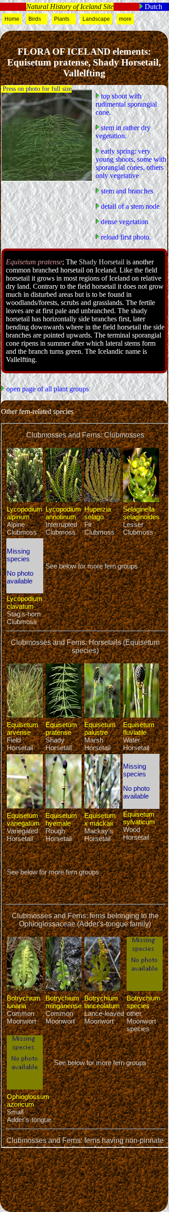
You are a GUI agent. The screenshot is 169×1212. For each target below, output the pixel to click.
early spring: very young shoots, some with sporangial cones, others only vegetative (131, 163)
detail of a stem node (129, 206)
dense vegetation (123, 221)
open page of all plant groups (47, 389)
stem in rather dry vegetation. (123, 132)
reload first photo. (125, 237)
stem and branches (126, 191)
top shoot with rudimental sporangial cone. (126, 104)
